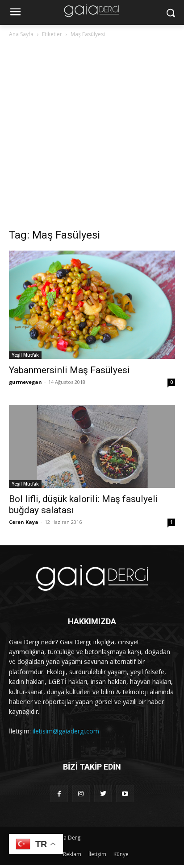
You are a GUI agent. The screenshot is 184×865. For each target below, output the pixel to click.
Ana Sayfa (21, 34)
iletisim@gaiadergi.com (66, 731)
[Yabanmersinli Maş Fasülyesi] (92, 305)
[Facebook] (59, 793)
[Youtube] (125, 793)
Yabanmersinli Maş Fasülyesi (69, 370)
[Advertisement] (92, 135)
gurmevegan (25, 382)
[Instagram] (81, 793)
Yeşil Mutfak (25, 355)
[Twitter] (103, 793)
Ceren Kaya (23, 522)
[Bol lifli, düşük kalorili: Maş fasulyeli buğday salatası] (92, 446)
